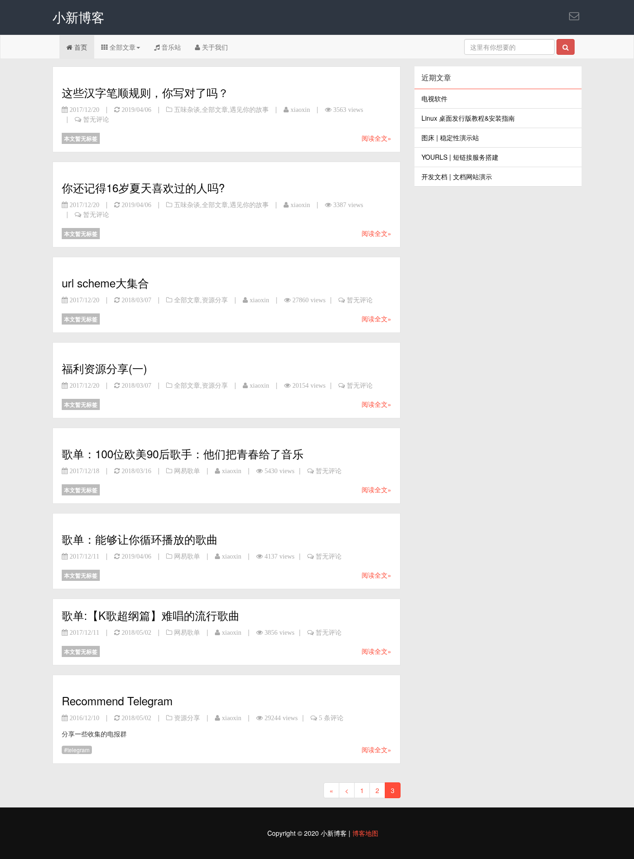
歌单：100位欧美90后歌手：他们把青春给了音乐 (183, 453)
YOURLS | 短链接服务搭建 (459, 157)
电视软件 (434, 98)
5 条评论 (331, 718)
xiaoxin (300, 109)
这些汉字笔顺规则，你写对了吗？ (145, 92)
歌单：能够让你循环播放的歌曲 (140, 539)
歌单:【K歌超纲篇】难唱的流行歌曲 (150, 615)
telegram (78, 750)
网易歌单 (187, 471)
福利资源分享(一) (104, 368)
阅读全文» (376, 138)
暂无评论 (96, 119)
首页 (79, 47)
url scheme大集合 (105, 282)
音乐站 (170, 47)
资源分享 (215, 300)
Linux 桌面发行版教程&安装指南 (468, 118)
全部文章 (122, 47)
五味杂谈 (187, 109)
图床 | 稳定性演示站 (450, 137)
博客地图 (365, 833)
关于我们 (214, 47)
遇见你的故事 (249, 109)
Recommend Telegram (117, 700)
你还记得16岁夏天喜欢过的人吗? (143, 187)
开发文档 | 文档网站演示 (456, 176)
